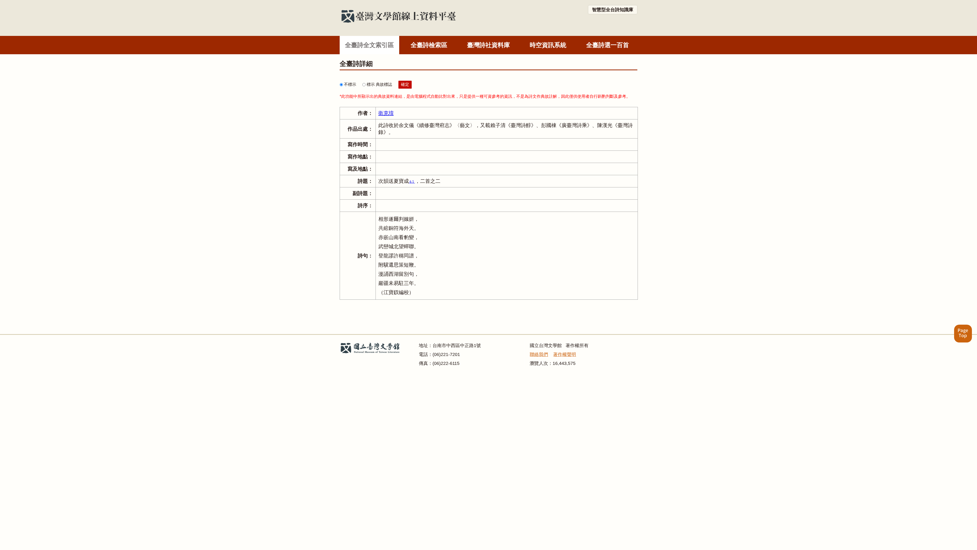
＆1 (412, 182)
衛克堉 (386, 113)
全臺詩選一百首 (607, 45)
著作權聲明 (564, 354)
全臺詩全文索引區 (369, 45)
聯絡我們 (539, 354)
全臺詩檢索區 (429, 45)
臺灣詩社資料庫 (488, 45)
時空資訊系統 (548, 45)
